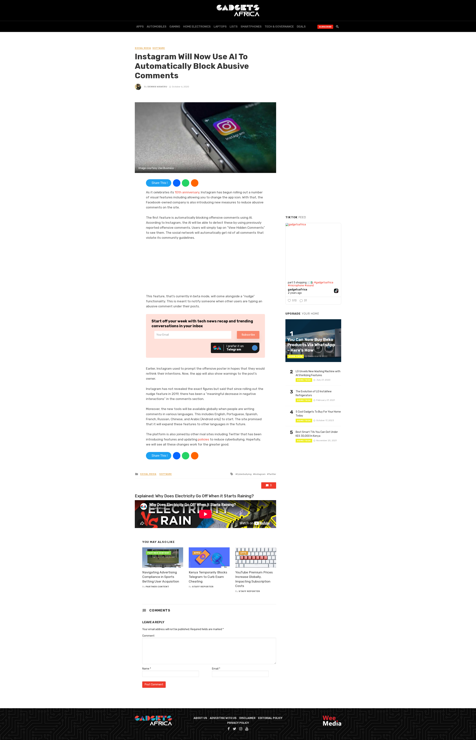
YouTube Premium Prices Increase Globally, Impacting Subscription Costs (254, 579)
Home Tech (295, 356)
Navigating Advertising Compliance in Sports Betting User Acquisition (160, 576)
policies (203, 439)
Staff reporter (202, 586)
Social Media (143, 48)
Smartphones (251, 26)
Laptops (220, 26)
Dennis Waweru (157, 86)
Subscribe (325, 26)
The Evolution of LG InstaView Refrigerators (314, 393)
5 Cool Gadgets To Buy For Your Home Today (318, 413)
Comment (148, 635)
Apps (140, 26)
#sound (309, 285)
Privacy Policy (238, 723)
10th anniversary (187, 192)
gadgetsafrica (297, 289)
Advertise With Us (223, 718)
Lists (234, 26)
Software (158, 48)
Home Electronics (197, 26)
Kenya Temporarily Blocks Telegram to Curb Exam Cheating (208, 576)
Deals (301, 26)
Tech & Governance (279, 26)
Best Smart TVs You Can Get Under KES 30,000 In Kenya (317, 433)
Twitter (272, 474)
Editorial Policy (270, 718)
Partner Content (157, 586)
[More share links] (194, 183)
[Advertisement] (313, 156)
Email (216, 668)
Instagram (260, 474)
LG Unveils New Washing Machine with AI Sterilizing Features (318, 373)
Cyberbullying (244, 474)
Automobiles (156, 26)
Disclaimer (247, 718)
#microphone (296, 285)
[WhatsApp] (185, 183)
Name (146, 668)
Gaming (174, 26)
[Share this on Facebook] (176, 183)
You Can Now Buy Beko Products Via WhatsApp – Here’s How (311, 345)
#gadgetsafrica (323, 282)
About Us (200, 718)
